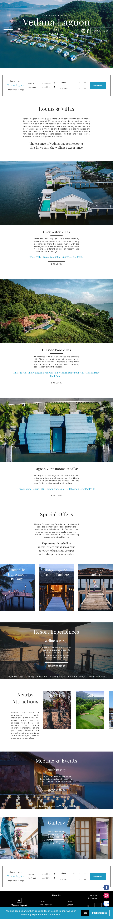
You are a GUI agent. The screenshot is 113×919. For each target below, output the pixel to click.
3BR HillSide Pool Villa (72, 372)
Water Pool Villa (51, 257)
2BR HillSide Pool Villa (46, 372)
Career (70, 905)
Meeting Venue (58, 806)
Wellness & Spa (16, 677)
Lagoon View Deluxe (28, 488)
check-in (31, 84)
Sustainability (46, 905)
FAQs (69, 901)
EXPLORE (56, 843)
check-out (32, 87)
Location (43, 901)
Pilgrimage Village (16, 89)
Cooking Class (57, 677)
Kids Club (42, 677)
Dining (30, 677)
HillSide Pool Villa (23, 372)
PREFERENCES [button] (99, 913)
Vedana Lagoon (15, 85)
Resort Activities (97, 677)
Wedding (73, 806)
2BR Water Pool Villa (72, 257)
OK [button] (85, 913)
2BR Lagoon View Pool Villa (81, 488)
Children (64, 89)
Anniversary (41, 806)
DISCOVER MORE (56, 666)
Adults (63, 82)
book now (101, 31)
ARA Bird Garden (76, 677)
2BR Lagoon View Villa (52, 488)
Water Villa (35, 257)
